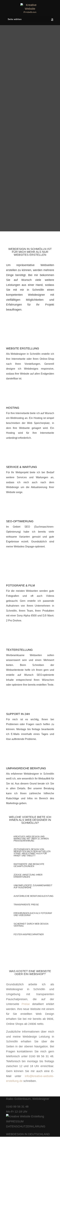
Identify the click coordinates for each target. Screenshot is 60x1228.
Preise (26, 1004)
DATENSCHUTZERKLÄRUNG (25, 1126)
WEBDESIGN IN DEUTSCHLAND (28, 1134)
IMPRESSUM (15, 1121)
